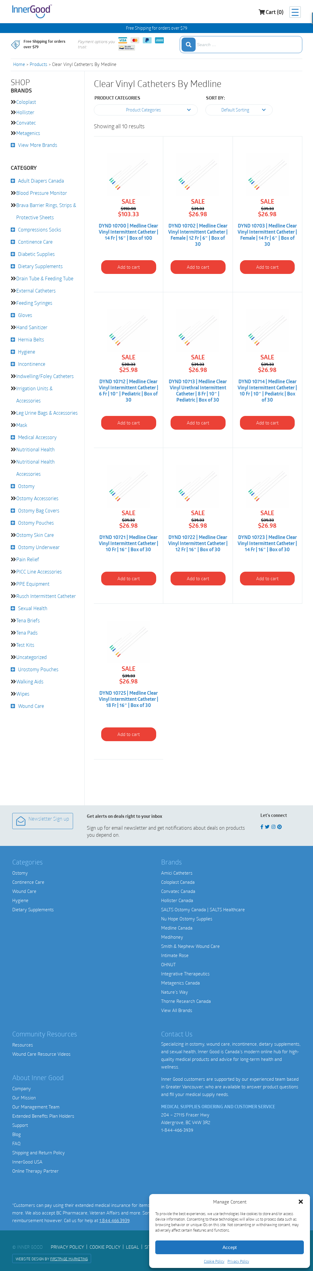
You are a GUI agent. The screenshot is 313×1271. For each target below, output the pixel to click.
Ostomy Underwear (39, 547)
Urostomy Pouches (38, 669)
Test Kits (25, 645)
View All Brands (176, 1010)
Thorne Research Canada (186, 1001)
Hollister (25, 112)
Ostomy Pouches (36, 522)
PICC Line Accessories (39, 571)
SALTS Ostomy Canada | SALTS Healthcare (203, 909)
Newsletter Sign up (48, 819)
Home (19, 64)
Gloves (25, 315)
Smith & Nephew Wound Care (190, 946)
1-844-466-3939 (177, 1130)
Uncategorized (31, 657)
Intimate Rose (175, 955)
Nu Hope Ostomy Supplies (186, 919)
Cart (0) (274, 13)
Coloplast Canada (178, 882)
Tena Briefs (28, 620)
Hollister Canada (177, 900)
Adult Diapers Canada (41, 180)
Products (38, 64)
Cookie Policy (214, 1261)
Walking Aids (29, 681)
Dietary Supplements (40, 266)
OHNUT (168, 964)
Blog (16, 1134)
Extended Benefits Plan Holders (43, 1116)
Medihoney (172, 937)
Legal (132, 1247)
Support (20, 1125)
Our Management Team (36, 1107)
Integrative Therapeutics (185, 974)
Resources (22, 1045)
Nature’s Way (174, 992)
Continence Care (35, 242)
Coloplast (26, 102)
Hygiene (26, 351)
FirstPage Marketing (69, 1258)
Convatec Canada (178, 891)
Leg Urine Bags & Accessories (47, 413)
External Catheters (36, 290)
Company (21, 1088)
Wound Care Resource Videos (41, 1054)
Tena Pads (27, 632)
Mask (21, 425)
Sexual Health (32, 608)
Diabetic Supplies (36, 254)
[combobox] (241, 44)
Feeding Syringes (34, 303)
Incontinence (31, 364)
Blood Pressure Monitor (41, 193)
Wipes (22, 693)
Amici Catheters (177, 873)
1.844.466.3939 (114, 1220)
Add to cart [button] (128, 267)
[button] (301, 1202)
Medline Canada (177, 928)
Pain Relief (27, 559)
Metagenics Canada (180, 983)
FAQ (16, 1143)
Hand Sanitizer (31, 327)
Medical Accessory (37, 437)
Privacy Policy (238, 1261)
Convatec (26, 122)
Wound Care (31, 706)
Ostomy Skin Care (35, 535)
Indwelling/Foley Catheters (45, 376)
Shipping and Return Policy (38, 1152)
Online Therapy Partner (35, 1171)
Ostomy (26, 486)
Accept (230, 1247)
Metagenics (28, 133)
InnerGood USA (27, 1162)
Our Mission (24, 1097)
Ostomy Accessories (37, 498)
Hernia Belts (31, 339)
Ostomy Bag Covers (38, 510)
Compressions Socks (39, 229)
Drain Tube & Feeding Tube (44, 278)
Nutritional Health (35, 449)
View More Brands (37, 145)
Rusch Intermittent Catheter (46, 596)
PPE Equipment (33, 584)
